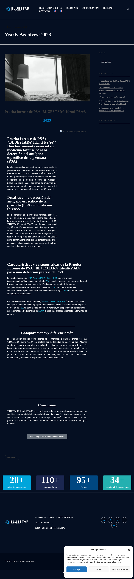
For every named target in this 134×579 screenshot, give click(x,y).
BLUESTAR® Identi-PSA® (46, 278)
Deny (98, 569)
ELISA (53, 287)
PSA (30, 278)
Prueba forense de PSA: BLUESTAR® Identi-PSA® (45, 112)
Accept (76, 569)
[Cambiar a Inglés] (55, 11)
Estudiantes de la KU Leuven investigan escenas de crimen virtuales (112, 90)
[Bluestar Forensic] (19, 9)
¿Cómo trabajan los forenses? (112, 97)
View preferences (119, 569)
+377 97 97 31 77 (46, 522)
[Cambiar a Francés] (61, 11)
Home (9, 27)
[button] (128, 549)
